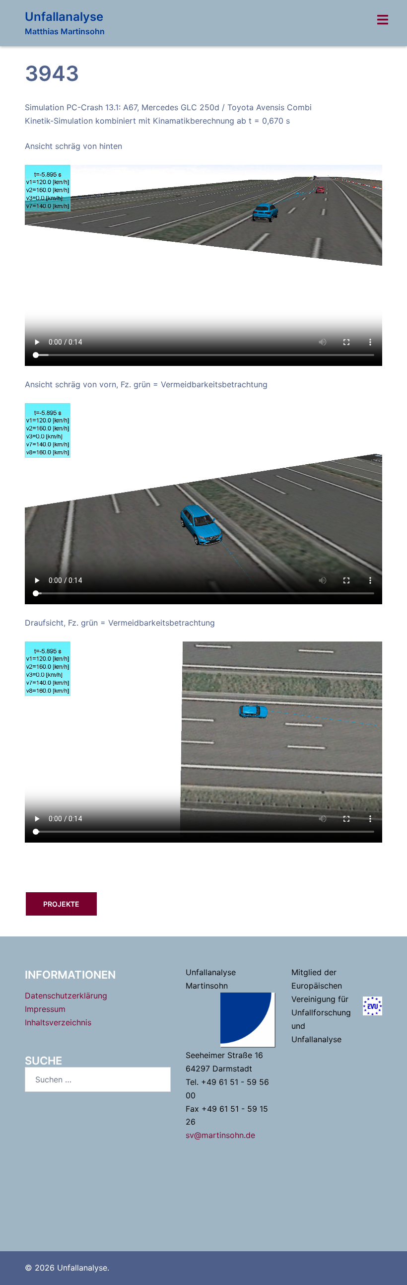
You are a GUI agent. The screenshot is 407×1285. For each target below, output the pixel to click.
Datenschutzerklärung (66, 995)
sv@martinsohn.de (220, 1135)
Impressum (45, 1009)
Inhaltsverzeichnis (58, 1022)
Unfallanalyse (64, 16)
